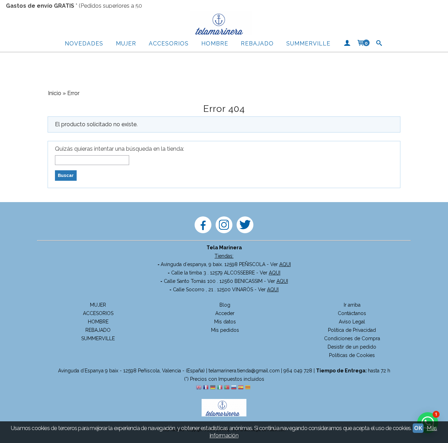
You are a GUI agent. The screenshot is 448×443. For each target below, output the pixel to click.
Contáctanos (352, 313)
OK (418, 428)
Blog (224, 305)
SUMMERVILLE (308, 43)
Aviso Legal (352, 321)
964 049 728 (298, 370)
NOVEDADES (84, 43)
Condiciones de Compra (352, 338)
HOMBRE (214, 43)
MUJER (126, 43)
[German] (213, 388)
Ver (280, 264)
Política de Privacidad (352, 330)
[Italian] (220, 388)
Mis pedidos (225, 330)
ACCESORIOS (169, 43)
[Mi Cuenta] (347, 43)
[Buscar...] (379, 43)
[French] (206, 388)
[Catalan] (248, 388)
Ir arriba (352, 305)
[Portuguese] (227, 388)
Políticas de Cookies (352, 355)
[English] (199, 388)
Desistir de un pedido (352, 347)
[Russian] (234, 388)
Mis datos (225, 321)
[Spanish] (241, 388)
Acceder (224, 313)
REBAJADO (257, 43)
